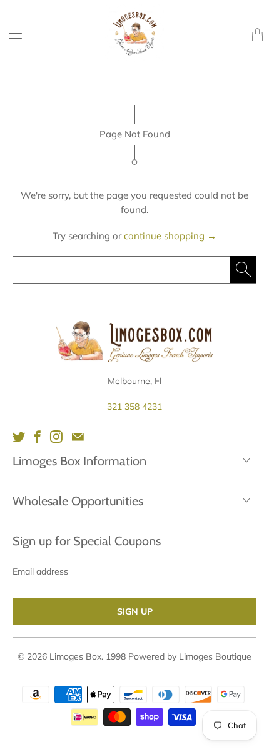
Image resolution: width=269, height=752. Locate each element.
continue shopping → (170, 236)
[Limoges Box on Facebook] (37, 436)
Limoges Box (75, 656)
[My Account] (11, 33)
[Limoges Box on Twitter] (19, 436)
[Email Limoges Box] (78, 436)
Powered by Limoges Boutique (189, 656)
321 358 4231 (134, 406)
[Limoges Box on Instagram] (56, 436)
